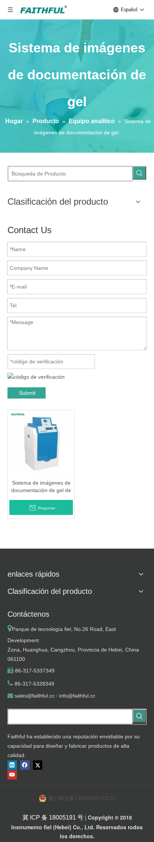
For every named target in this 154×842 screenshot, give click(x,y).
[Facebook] (25, 765)
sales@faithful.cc (35, 696)
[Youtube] (12, 775)
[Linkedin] (12, 765)
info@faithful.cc (77, 696)
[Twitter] (37, 765)
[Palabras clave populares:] (139, 173)
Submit (27, 393)
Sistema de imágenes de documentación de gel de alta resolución (41, 487)
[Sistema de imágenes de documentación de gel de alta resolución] (41, 443)
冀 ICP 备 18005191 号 (52, 817)
